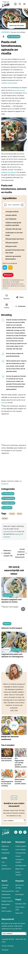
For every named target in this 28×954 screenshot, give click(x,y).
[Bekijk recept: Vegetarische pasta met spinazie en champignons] (14, 642)
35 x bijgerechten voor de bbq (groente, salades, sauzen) (21, 762)
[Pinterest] (25, 832)
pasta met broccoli (18, 90)
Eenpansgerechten (8, 891)
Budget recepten (9, 503)
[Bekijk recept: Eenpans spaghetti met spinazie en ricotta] (14, 587)
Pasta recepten (15, 36)
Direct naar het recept (16, 25)
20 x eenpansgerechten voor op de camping (7, 782)
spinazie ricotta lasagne (9, 83)
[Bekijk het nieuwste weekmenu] (14, 729)
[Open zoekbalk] (19, 4)
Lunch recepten (20, 849)
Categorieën (6, 853)
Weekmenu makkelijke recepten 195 (8, 553)
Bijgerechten (19, 869)
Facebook (18, 534)
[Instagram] (15, 832)
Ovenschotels (6, 898)
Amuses (18, 856)
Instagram (6, 537)
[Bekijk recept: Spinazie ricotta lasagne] (14, 616)
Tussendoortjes (20, 853)
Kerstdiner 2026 (20, 904)
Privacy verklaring (8, 946)
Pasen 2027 (19, 913)
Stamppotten (6, 894)
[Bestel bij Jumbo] (10, 267)
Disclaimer (5, 950)
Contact (4, 865)
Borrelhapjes (19, 894)
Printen (6, 307)
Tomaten (12, 513)
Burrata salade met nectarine (6, 759)
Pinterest (4, 402)
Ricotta (19, 513)
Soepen (4, 908)
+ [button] (22, 205)
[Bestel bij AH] (5, 267)
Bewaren (7, 298)
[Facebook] (20, 832)
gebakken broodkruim (8, 172)
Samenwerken (6, 869)
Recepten (5, 849)
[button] (2, 32)
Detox (17, 891)
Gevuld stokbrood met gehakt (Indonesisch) (19, 553)
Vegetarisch (8, 507)
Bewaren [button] (9, 275)
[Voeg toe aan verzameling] (23, 580)
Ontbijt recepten (20, 846)
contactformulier (9, 531)
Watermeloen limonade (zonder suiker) (20, 781)
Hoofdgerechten (9, 498)
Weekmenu (5, 846)
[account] (15, 4)
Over (3, 862)
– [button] (5, 205)
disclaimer (5, 287)
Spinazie (4, 518)
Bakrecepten (6, 904)
